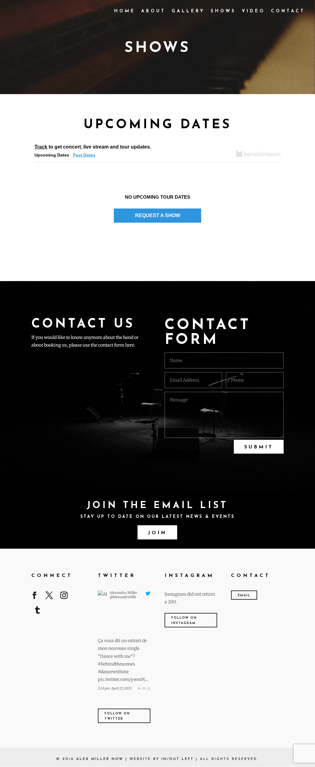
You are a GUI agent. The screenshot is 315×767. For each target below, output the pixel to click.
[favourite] (148, 688)
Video (253, 11)
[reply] (139, 688)
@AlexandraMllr (123, 597)
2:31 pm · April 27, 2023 (115, 688)
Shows (223, 11)
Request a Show (157, 215)
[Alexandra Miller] (102, 633)
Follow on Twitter (117, 716)
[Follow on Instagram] (64, 596)
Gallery (188, 11)
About (153, 11)
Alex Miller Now (99, 759)
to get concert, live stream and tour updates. (92, 146)
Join (157, 533)
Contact (288, 11)
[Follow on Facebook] (34, 596)
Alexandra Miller (123, 592)
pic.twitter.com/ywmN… (123, 679)
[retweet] (144, 688)
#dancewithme (113, 671)
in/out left (177, 759)
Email (244, 595)
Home (124, 11)
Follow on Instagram (184, 620)
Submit (258, 447)
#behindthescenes (116, 664)
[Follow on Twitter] (49, 596)
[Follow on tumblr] (37, 611)
